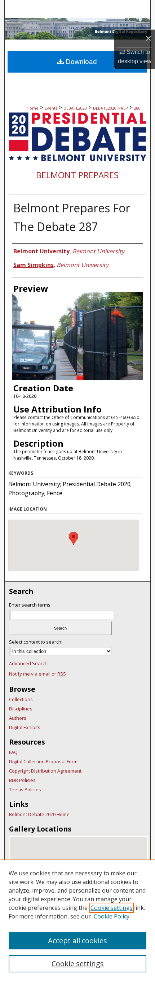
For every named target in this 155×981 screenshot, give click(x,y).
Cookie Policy (111, 916)
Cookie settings (111, 908)
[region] (77, 920)
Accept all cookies (77, 940)
